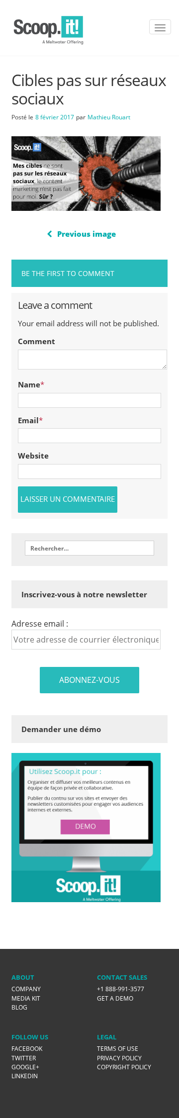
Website (33, 456)
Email (28, 420)
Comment (36, 341)
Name (29, 384)
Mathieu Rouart (109, 117)
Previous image (86, 234)
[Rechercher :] (89, 548)
